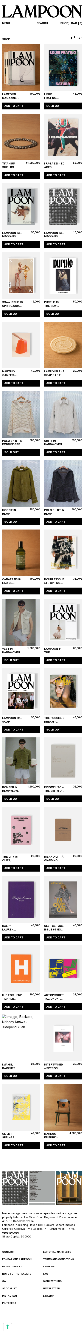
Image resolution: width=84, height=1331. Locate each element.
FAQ (45, 1274)
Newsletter (51, 1289)
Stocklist (9, 1289)
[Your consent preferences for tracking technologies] (7, 1327)
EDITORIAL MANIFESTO (57, 1252)
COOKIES (48, 1267)
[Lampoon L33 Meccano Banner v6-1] (42, 1187)
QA (4, 1281)
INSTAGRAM (9, 1296)
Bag (76, 23)
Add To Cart (13, 106)
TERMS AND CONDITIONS (58, 1259)
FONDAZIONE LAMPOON (16, 1259)
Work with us (52, 1281)
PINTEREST (9, 1303)
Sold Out (53, 106)
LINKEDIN (48, 1296)
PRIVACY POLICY (12, 1267)
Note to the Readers (16, 1274)
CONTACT (8, 1252)
